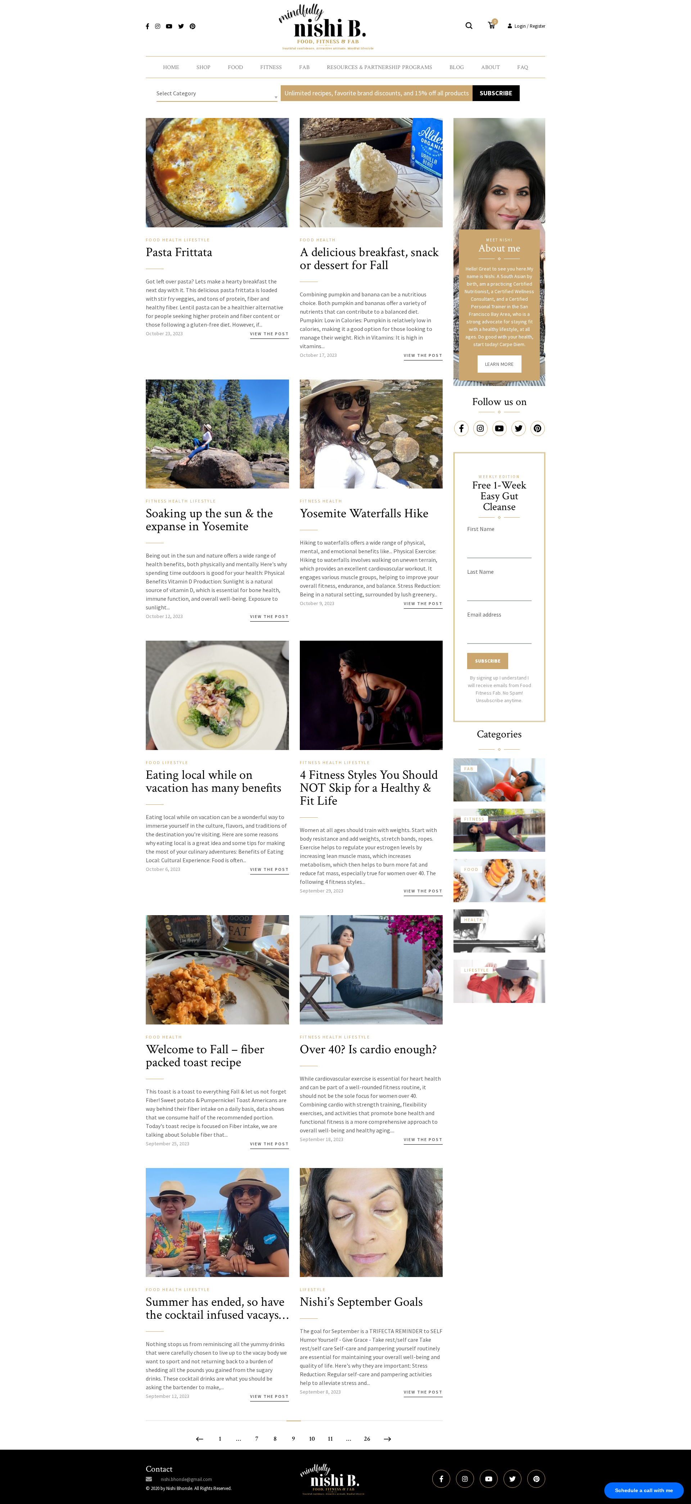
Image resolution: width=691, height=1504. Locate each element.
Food (235, 67)
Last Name (480, 571)
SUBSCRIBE (496, 93)
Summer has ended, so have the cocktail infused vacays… (217, 1308)
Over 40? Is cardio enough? (368, 1049)
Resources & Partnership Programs (379, 67)
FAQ (522, 67)
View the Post (269, 333)
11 (330, 1439)
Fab (304, 67)
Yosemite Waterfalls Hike (364, 513)
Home (171, 67)
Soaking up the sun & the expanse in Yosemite (209, 520)
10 (312, 1439)
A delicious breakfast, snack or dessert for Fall (369, 259)
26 (367, 1439)
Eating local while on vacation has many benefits (213, 781)
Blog (457, 67)
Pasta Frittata (179, 252)
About (490, 67)
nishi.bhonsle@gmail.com (186, 1479)
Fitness (271, 67)
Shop (204, 67)
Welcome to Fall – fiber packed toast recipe (205, 1056)
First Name (480, 528)
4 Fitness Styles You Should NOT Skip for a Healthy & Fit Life (369, 788)
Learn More (499, 364)
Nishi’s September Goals (361, 1302)
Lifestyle (197, 239)
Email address (484, 614)
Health (173, 239)
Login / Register (530, 26)
